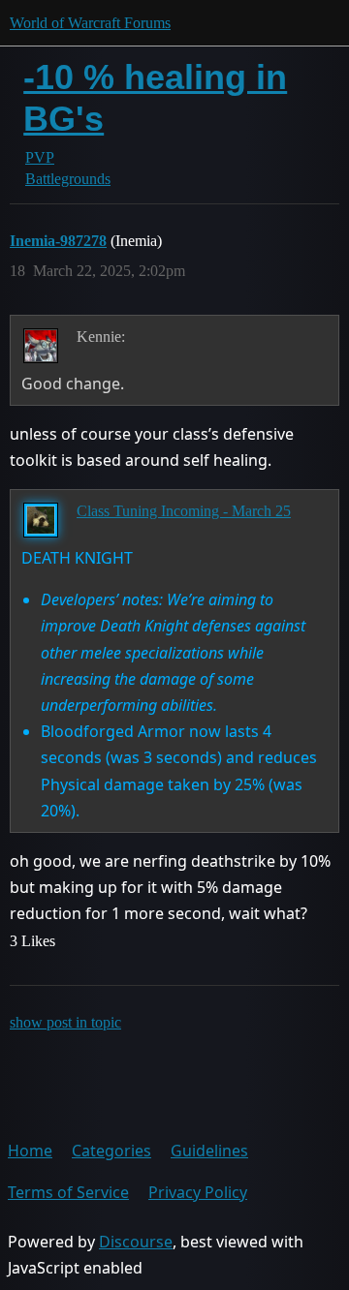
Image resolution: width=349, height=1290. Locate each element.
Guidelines (209, 1150)
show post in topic (65, 1022)
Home (30, 1150)
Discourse (136, 1241)
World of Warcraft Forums (90, 23)
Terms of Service (68, 1192)
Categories (111, 1150)
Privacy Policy (197, 1192)
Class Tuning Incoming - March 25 (184, 511)
